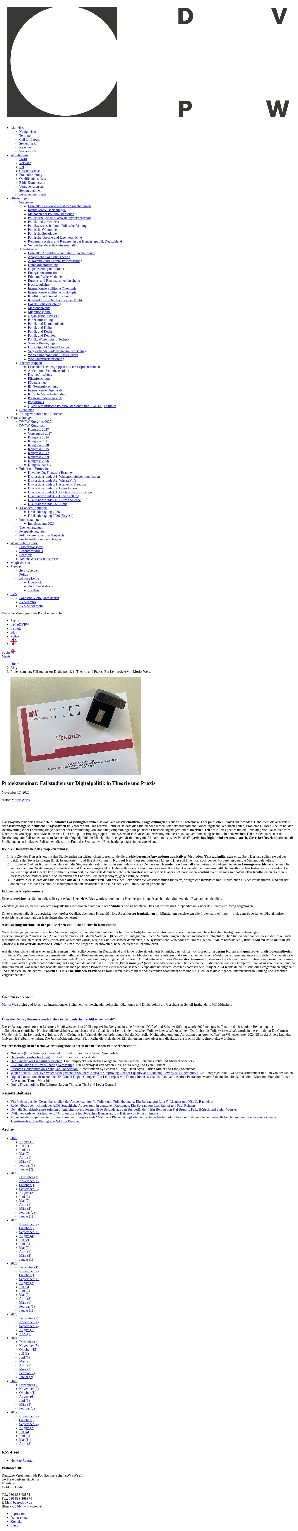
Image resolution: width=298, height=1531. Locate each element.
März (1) (25, 1161)
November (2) (29, 1224)
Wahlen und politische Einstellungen (53, 355)
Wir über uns (19, 155)
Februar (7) (27, 1373)
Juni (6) (24, 1357)
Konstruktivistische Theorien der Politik (55, 300)
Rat (21, 167)
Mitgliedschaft (20, 563)
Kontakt (16, 1521)
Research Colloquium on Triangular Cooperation (44, 1069)
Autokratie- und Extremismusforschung (55, 261)
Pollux (23, 574)
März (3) (25, 1404)
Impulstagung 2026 (41, 523)
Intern (14, 1525)
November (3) (29, 1389)
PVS (13, 594)
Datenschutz (18, 1517)
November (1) (29, 1322)
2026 (13, 1138)
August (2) (26, 1193)
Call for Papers (29, 139)
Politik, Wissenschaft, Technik (48, 339)
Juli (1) (24, 1146)
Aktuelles (17, 128)
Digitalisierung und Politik (46, 269)
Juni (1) (24, 1150)
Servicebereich (29, 570)
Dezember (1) (28, 1318)
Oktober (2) (27, 1228)
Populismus (36, 402)
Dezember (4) (28, 1267)
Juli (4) (24, 1432)
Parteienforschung (40, 320)
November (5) (29, 1345)
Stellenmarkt (27, 143)
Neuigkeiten (27, 131)
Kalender (25, 147)
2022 (13, 1314)
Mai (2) (24, 1153)
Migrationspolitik (39, 312)
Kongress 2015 (38, 449)
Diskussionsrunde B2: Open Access (52, 488)
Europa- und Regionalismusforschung (54, 280)
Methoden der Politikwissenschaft (51, 214)
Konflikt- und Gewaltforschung (49, 296)
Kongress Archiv (39, 465)
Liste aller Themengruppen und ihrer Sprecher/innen (64, 367)
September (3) (29, 1189)
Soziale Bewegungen (42, 343)
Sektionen (26, 202)
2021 (13, 1338)
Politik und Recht (40, 331)
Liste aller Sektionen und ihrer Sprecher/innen (59, 206)
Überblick (35, 582)
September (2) (29, 1424)
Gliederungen (19, 198)
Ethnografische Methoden (45, 276)
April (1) (25, 1157)
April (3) (25, 1443)
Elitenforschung (39, 378)
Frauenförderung (30, 175)
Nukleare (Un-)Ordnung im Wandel (35, 1053)
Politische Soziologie (42, 233)
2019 (13, 1412)
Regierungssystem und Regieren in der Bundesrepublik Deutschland (75, 241)
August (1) (26, 1142)
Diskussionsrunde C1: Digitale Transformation (60, 492)
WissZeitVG (27, 151)
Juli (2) (24, 1240)
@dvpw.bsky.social (28, 1506)
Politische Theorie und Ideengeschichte (55, 237)
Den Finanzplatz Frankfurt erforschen (36, 1061)
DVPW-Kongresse (32, 425)
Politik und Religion (42, 335)
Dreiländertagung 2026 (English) (50, 516)
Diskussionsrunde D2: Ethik (47, 504)
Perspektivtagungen (32, 531)
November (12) (29, 1181)
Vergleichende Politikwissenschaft (51, 245)
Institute (15, 628)
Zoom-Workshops (40, 586)
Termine (25, 135)
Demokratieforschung (43, 265)
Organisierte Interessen (43, 316)
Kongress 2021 (38, 441)
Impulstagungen (30, 519)
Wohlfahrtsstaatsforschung (46, 359)
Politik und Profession (34, 468)
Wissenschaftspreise (24, 543)
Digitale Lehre (29, 578)
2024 (13, 1220)
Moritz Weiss (21, 800)
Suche (14, 620)
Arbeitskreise (28, 249)
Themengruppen (30, 363)
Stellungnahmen (30, 190)
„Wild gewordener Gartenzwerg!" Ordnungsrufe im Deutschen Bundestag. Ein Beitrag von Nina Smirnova (84, 1113)
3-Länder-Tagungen (33, 508)
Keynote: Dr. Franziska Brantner (50, 472)
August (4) (26, 1236)
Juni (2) (24, 1197)
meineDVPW (19, 624)
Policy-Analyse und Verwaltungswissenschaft (59, 218)
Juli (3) (24, 1287)
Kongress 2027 (38, 429)
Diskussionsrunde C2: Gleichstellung (53, 496)
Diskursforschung (40, 374)
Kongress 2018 (38, 445)
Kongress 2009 (38, 457)
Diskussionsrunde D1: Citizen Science (54, 500)
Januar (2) (26, 1169)
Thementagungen (31, 527)
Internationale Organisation (46, 390)
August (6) (26, 1396)
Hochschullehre (39, 284)
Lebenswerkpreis (31, 551)
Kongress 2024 (38, 437)
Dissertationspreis (31, 547)
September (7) (29, 1326)
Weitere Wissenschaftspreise (38, 559)
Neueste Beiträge (22, 1460)
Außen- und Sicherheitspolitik (48, 371)
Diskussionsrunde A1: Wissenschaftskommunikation (64, 476)
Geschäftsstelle (29, 171)
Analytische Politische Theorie (49, 257)
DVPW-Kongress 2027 (35, 421)
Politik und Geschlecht (43, 222)
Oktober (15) (28, 1349)
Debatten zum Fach (32, 194)
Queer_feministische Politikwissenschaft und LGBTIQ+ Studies (72, 406)
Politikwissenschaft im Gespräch (41, 535)
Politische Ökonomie (42, 229)
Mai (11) (25, 1440)
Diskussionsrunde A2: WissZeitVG (52, 480)
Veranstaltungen (21, 418)
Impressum (18, 1514)
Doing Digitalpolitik (24, 1084)
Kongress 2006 (38, 461)
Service (15, 566)
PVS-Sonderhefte (31, 606)
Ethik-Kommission (32, 182)
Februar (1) (27, 1165)
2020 (13, 1381)
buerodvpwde (22, 1502)
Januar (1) (26, 1216)
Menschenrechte (39, 308)
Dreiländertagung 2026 (44, 512)
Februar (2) (27, 1212)
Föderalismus (37, 382)
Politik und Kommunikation (47, 323)
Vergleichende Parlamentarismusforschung (57, 351)
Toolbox (33, 590)
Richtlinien (26, 410)
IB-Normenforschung (43, 386)
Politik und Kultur (40, 327)
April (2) (25, 1298)
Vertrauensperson (31, 186)
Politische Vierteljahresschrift (39, 598)
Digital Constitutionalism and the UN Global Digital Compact (53, 1077)
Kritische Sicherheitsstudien (47, 394)
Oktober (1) (27, 1185)
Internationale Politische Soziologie (52, 292)
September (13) (29, 1232)
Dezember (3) (28, 1177)
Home (14, 664)
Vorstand (25, 163)
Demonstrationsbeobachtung (30, 1057)
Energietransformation (43, 273)
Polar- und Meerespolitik (45, 398)
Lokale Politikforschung (44, 304)
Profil (23, 159)
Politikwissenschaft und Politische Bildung (57, 226)
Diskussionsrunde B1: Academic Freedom (57, 484)
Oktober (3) (27, 1420)
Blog (13, 632)
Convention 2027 (40, 433)
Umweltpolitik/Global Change (49, 347)
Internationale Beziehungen (47, 210)
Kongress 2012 (38, 453)
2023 (13, 1263)
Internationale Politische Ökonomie (52, 288)
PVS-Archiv (27, 602)
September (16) (29, 1279)
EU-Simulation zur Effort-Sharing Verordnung (42, 1065)
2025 (13, 1173)
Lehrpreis (25, 555)
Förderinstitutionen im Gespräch (41, 539)
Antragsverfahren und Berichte (40, 414)
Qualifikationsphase (32, 178)
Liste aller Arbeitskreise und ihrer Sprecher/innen (61, 253)
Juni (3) (24, 1244)
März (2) (25, 1208)
